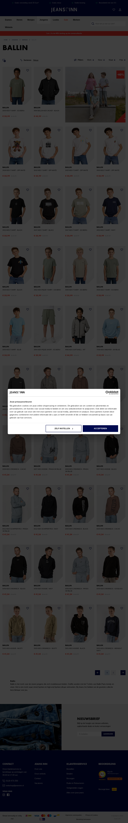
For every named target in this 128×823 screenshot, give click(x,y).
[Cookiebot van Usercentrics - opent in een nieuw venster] (107, 392)
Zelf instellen (62, 428)
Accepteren (100, 428)
